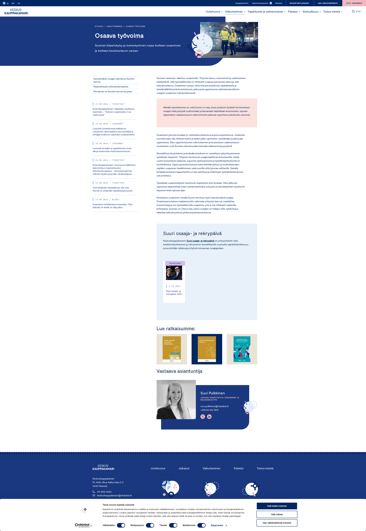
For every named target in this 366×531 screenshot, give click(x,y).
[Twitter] (202, 416)
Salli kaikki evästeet (277, 506)
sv (19, 3)
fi (7, 3)
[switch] (150, 525)
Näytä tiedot (217, 525)
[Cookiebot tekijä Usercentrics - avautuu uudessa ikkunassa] (83, 525)
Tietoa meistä (331, 11)
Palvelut (293, 11)
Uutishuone (213, 11)
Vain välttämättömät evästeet (277, 523)
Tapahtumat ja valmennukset (265, 11)
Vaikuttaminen (234, 11)
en (13, 3)
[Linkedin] (209, 416)
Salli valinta (277, 514)
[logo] (16, 11)
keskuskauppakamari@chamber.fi (114, 495)
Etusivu (99, 26)
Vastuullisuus (310, 11)
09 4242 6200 (104, 491)
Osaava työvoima (135, 26)
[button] (222, 11)
